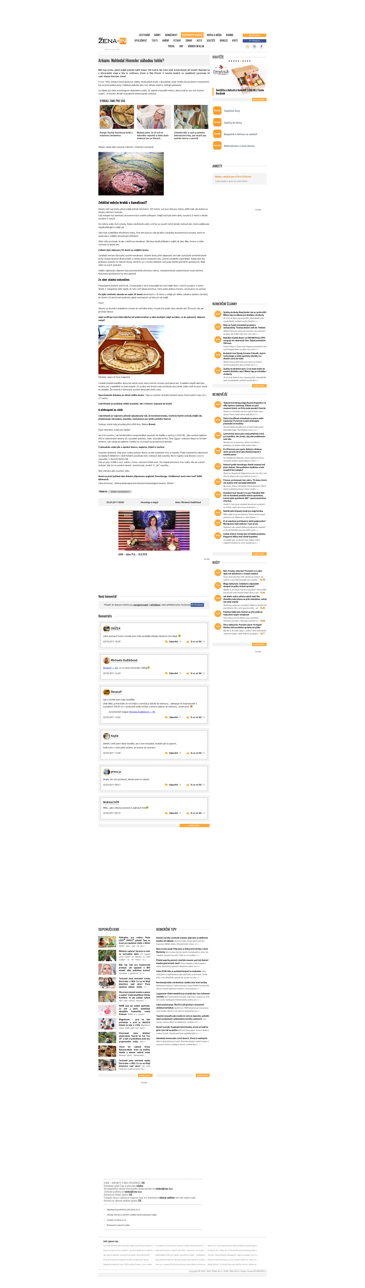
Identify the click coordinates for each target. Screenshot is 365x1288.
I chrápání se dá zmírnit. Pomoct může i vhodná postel (179, 1245)
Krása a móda (214, 35)
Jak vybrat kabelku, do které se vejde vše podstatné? (126, 1255)
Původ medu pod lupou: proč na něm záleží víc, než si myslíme (233, 1259)
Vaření (165, 40)
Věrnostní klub (196, 46)
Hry (181, 46)
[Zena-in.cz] (114, 40)
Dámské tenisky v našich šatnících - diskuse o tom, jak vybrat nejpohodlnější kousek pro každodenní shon (181, 1250)
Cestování (144, 35)
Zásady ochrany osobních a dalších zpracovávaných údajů (132, 1214)
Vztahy (177, 40)
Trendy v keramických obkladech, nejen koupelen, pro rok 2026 (233, 1255)
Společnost (140, 40)
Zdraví (188, 40)
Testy (155, 40)
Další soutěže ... (259, 99)
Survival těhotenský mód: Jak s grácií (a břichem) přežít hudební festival (129, 1245)
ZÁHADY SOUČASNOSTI (120, 491)
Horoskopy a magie (192, 35)
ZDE (143, 1183)
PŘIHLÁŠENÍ (155, 604)
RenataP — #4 (110, 667)
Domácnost (171, 35)
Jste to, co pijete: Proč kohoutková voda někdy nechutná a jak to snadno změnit (181, 1264)
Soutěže (211, 40)
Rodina (229, 35)
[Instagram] (254, 46)
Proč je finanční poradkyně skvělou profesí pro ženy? (126, 1259)
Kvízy (235, 40)
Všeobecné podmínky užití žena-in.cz (123, 1209)
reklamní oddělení (167, 1197)
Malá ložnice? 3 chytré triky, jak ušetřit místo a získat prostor (233, 1264)
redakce (139, 1185)
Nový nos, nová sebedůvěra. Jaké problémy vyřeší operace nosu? (233, 1245)
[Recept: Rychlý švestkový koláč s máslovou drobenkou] (117, 117)
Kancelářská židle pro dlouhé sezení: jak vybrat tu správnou (181, 1259)
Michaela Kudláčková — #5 (142, 711)
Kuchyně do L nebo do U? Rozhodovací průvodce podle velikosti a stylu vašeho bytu (233, 1250)
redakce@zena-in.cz (164, 1188)
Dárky (157, 35)
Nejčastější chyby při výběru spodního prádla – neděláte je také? (181, 1255)
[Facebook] (261, 46)
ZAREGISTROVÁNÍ (140, 604)
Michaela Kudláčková (191, 502)
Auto (199, 40)
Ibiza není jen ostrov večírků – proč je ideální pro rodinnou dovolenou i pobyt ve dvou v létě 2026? (129, 1250)
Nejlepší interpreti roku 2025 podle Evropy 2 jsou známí (127, 1264)
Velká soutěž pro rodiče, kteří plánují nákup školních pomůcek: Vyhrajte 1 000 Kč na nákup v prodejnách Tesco (239, 90)
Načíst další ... (194, 825)
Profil (171, 46)
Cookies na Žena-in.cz (116, 1220)
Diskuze (224, 40)
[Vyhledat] (248, 46)
